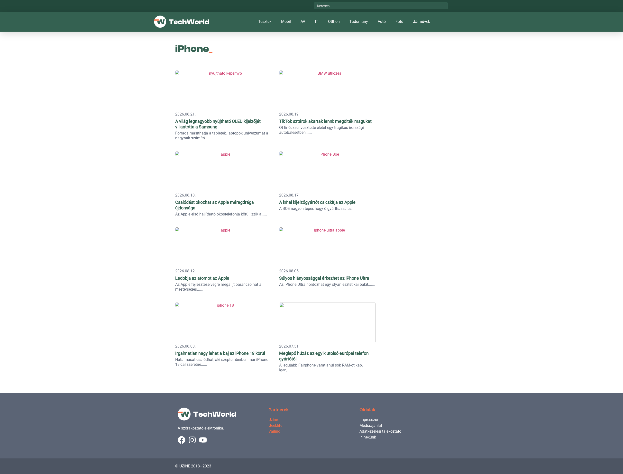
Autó (382, 21)
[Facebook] (181, 440)
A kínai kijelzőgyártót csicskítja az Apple (317, 202)
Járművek (421, 21)
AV (303, 21)
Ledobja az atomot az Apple (202, 278)
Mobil (286, 21)
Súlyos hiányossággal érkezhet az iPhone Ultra (324, 278)
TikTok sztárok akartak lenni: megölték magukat (325, 121)
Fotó (399, 21)
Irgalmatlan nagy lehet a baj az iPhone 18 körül (220, 353)
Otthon (334, 21)
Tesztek (264, 21)
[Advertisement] (414, 98)
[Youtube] (203, 440)
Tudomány (358, 21)
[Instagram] (192, 440)
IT (316, 21)
